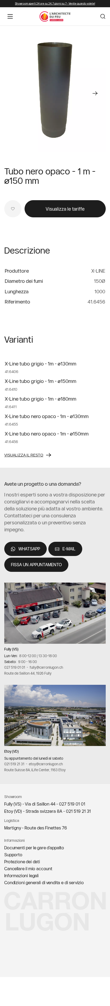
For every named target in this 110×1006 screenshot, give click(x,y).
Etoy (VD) (11, 751)
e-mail (69, 548)
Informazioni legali (21, 875)
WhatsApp (29, 548)
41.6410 (11, 389)
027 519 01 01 (14, 667)
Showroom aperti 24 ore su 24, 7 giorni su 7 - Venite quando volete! (55, 3)
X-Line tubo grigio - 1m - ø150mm (40, 381)
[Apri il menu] (10, 16)
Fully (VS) (11, 649)
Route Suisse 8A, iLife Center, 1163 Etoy (35, 769)
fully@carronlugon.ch (46, 667)
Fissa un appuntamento (36, 564)
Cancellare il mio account (28, 868)
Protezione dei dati (22, 861)
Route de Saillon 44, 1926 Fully (28, 673)
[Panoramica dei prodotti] (55, 90)
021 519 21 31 (14, 764)
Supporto (13, 854)
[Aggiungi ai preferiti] (12, 208)
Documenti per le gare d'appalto (34, 847)
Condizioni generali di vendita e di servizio (44, 882)
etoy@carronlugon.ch (46, 764)
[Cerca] (103, 16)
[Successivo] (95, 93)
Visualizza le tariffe (65, 208)
